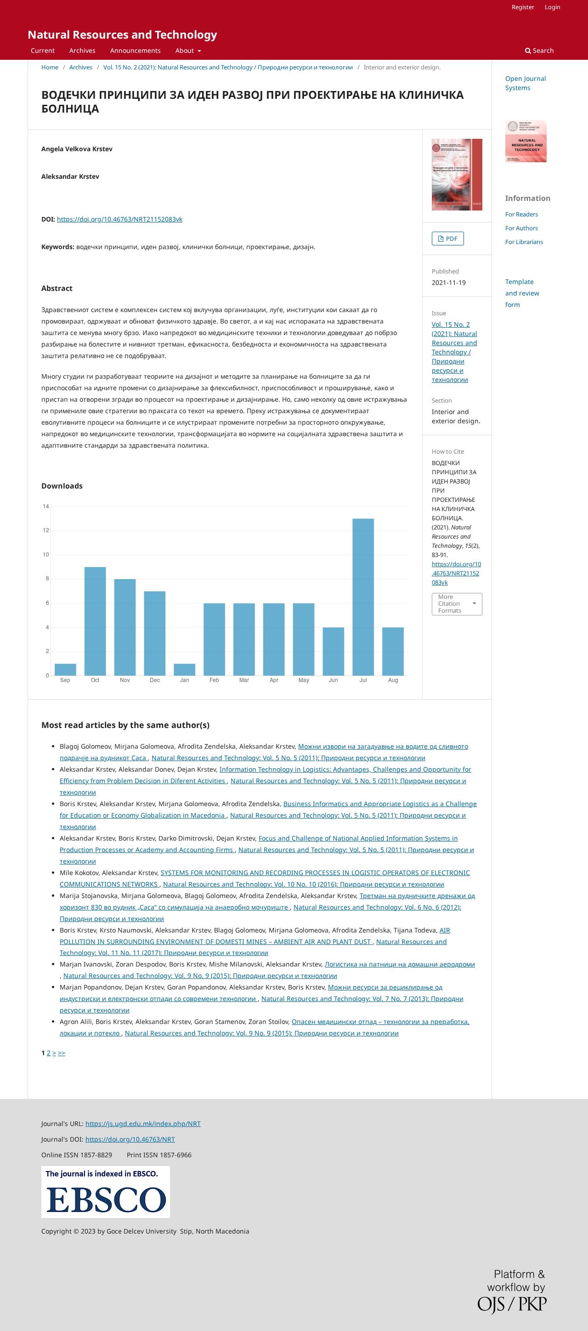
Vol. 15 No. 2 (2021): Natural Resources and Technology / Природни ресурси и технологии (228, 67)
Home (49, 67)
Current (43, 50)
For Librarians (524, 242)
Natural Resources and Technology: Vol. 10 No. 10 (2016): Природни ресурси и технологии (303, 884)
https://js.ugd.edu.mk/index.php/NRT (143, 1123)
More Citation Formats (449, 603)
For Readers (521, 214)
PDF (451, 238)
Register (523, 7)
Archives (82, 50)
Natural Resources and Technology (122, 34)
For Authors (521, 228)
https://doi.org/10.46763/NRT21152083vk (119, 219)
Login (552, 7)
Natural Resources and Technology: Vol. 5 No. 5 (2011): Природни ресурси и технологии (288, 757)
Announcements (135, 50)
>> (61, 1052)
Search (542, 50)
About (185, 50)
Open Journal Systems (525, 83)
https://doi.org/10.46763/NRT (130, 1139)
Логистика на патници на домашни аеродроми (400, 964)
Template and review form (522, 293)
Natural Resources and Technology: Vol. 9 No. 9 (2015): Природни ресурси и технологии (200, 975)
